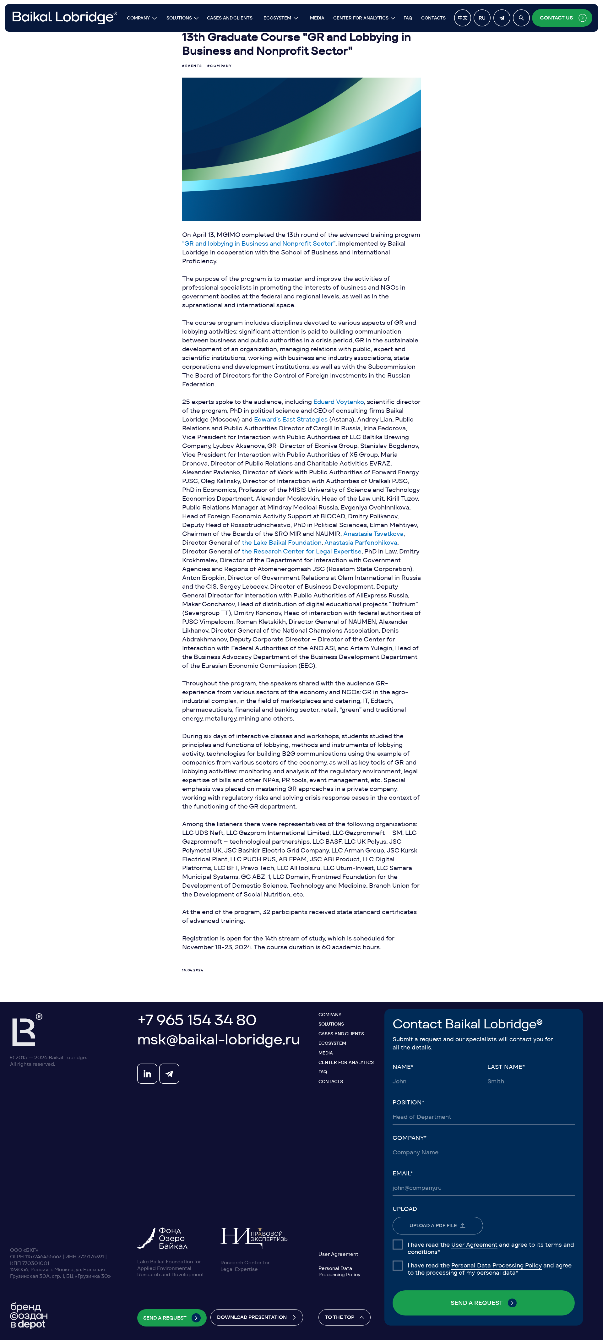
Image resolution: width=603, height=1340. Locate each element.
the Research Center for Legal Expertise (301, 551)
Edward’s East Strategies (291, 419)
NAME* (403, 1067)
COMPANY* (409, 1138)
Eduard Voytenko (338, 402)
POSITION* (408, 1102)
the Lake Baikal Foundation (282, 542)
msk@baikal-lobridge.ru (218, 1039)
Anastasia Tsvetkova (373, 534)
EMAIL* (403, 1173)
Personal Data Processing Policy (496, 1265)
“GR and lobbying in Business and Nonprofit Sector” (258, 243)
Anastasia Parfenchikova (360, 542)
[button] (562, 18)
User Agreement (474, 1245)
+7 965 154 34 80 (197, 1020)
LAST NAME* (506, 1067)
